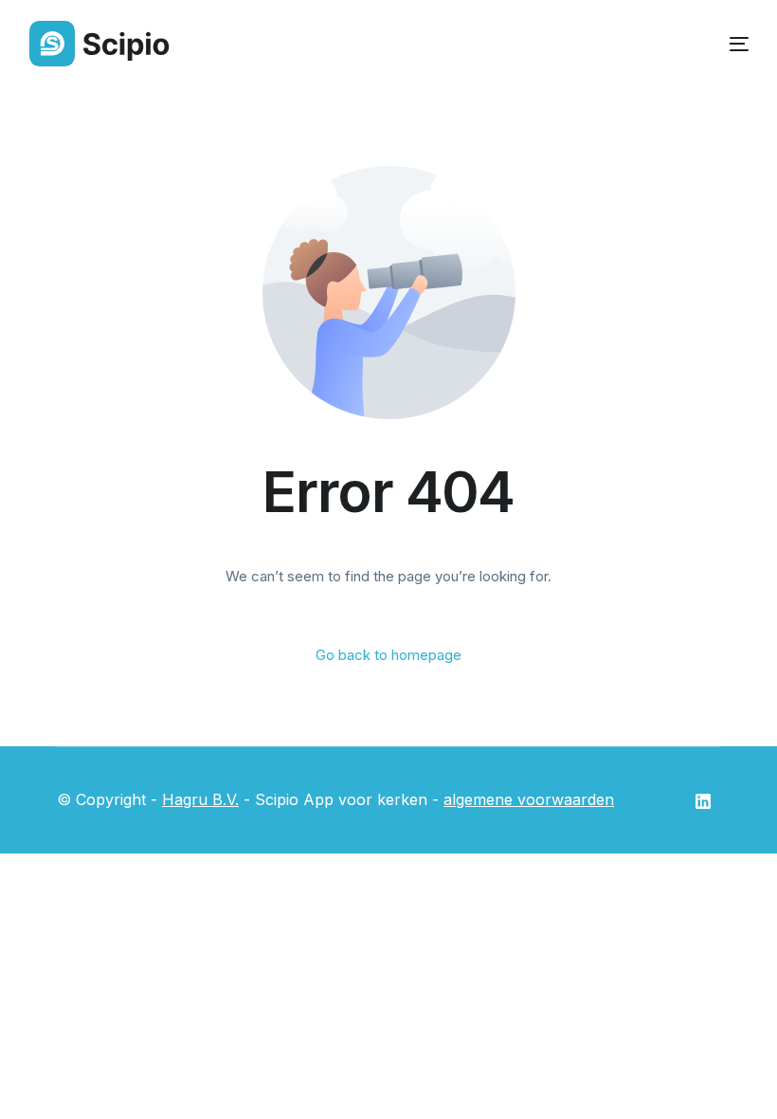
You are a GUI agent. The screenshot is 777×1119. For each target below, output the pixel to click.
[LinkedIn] (703, 800)
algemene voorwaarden (528, 799)
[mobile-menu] (726, 43)
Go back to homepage (388, 655)
